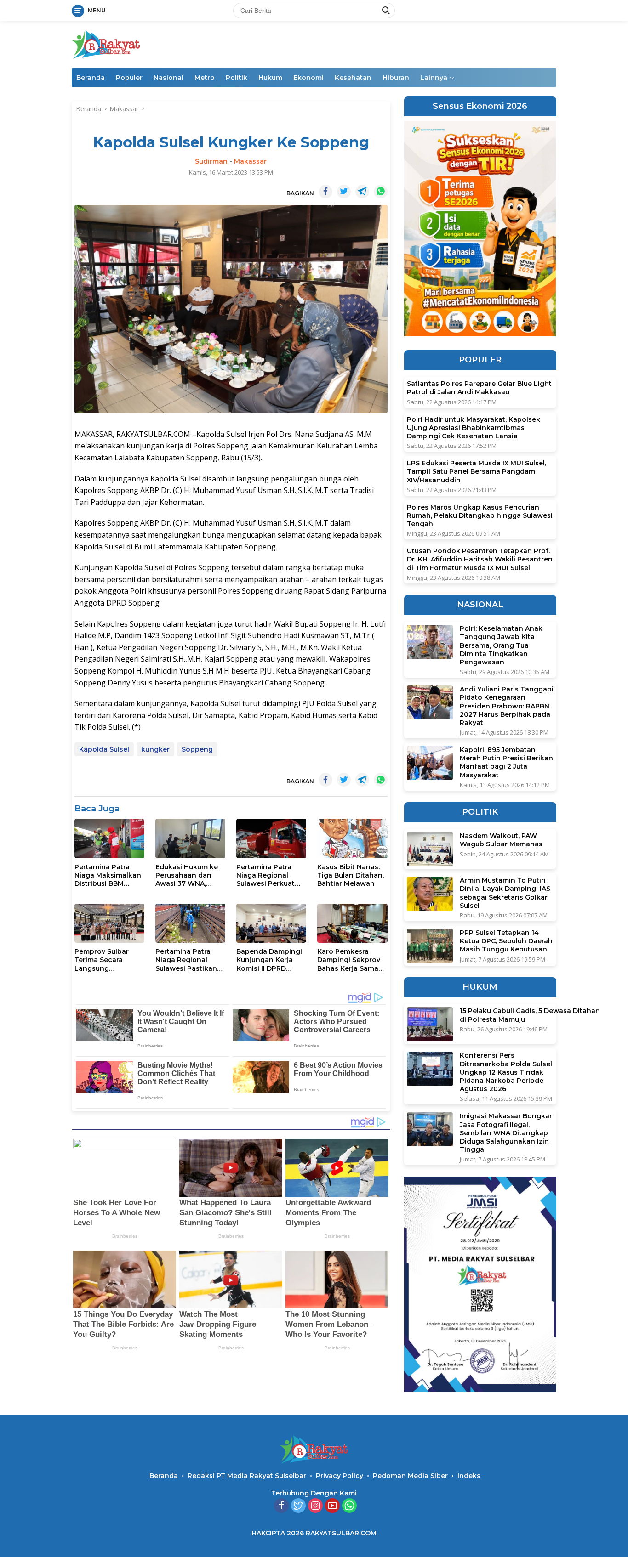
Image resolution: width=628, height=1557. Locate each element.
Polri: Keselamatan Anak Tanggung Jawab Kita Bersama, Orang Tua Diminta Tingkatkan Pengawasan (501, 646)
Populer (129, 78)
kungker (155, 749)
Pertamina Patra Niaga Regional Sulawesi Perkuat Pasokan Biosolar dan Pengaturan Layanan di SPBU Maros (266, 875)
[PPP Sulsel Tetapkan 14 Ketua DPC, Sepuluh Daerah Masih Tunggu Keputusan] (430, 946)
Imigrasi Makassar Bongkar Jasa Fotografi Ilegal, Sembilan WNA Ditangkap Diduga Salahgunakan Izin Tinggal (506, 1133)
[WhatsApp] (349, 1506)
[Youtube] (332, 1506)
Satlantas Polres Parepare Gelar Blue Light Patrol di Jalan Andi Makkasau (479, 388)
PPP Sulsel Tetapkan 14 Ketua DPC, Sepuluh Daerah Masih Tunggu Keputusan (506, 941)
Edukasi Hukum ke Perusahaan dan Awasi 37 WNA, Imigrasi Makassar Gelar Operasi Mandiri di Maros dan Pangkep (186, 875)
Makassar (250, 161)
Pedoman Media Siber (410, 1476)
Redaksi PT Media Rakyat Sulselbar (247, 1476)
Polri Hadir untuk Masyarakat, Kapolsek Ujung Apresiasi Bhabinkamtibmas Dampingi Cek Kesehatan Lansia (473, 427)
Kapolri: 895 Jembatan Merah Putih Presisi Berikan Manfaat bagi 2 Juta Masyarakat (506, 762)
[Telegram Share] (362, 191)
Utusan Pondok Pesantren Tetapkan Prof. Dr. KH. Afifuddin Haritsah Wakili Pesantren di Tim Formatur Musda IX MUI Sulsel (480, 559)
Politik (236, 78)
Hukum (270, 78)
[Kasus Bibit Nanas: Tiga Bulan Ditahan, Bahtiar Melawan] (352, 838)
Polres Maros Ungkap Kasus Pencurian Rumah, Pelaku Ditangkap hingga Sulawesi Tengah (480, 515)
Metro (204, 78)
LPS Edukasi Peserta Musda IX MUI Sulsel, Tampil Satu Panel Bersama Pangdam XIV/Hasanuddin (476, 471)
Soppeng (197, 749)
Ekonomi (308, 78)
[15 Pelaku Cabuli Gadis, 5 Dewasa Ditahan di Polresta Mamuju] (430, 1024)
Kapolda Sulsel (104, 749)
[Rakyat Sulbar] (106, 44)
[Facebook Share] (325, 191)
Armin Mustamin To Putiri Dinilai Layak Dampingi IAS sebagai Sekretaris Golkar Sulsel (505, 893)
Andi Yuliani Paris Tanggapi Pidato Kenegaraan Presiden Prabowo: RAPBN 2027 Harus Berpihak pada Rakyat (507, 706)
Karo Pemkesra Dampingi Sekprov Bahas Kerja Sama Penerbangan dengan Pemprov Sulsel (348, 960)
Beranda (90, 78)
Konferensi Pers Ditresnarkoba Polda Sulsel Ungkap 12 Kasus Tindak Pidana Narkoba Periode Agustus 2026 (506, 1072)
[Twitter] (298, 1506)
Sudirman (211, 161)
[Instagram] (315, 1506)
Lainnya (433, 78)
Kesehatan (353, 78)
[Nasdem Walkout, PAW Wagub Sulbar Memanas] (430, 849)
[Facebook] (281, 1506)
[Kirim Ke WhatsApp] (381, 191)
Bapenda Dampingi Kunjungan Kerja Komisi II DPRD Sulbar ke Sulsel (269, 960)
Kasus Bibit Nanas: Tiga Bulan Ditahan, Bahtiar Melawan (350, 875)
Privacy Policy (339, 1476)
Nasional (168, 78)
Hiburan (396, 78)
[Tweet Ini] (344, 191)
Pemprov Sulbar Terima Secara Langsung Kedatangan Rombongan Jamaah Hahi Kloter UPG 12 (107, 960)
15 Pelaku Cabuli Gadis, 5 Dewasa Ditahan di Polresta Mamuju (530, 1015)
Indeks (468, 1476)
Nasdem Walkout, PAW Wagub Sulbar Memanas (501, 840)
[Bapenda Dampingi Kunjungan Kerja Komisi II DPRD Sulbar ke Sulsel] (271, 923)
